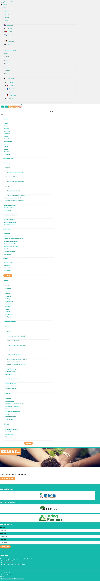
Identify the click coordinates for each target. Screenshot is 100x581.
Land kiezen (9, 25)
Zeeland (6, 149)
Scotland (10, 35)
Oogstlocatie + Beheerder (11, 241)
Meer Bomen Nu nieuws (10, 263)
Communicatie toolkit (10, 222)
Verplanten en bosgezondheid (13, 198)
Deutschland (11, 41)
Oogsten (7, 168)
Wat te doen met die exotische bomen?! (15, 195)
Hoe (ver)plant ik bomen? (13, 191)
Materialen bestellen (9, 225)
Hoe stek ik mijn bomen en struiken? (14, 200)
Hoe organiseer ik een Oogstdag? (15, 172)
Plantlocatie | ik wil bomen (11, 246)
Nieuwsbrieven (8, 268)
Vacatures (6, 17)
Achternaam (3, 533)
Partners (6, 14)
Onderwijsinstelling (9, 251)
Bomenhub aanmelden (10, 244)
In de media (7, 265)
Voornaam (2, 527)
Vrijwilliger (7, 233)
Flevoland (6, 126)
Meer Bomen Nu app (9, 208)
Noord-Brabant (8, 139)
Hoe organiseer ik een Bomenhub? (15, 181)
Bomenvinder (7, 210)
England (10, 31)
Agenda (5, 119)
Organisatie (7, 11)
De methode (7, 163)
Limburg (6, 136)
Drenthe (6, 123)
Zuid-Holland (7, 152)
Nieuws (5, 258)
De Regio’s (7, 154)
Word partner (7, 254)
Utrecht (6, 146)
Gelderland (7, 131)
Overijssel (6, 144)
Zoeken (52, 112)
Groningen (7, 134)
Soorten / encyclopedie (11, 215)
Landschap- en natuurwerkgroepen (13, 238)
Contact (6, 20)
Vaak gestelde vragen (10, 205)
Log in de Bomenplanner (9, 1)
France (9, 44)
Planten (7, 186)
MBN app (5, 3)
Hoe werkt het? (8, 159)
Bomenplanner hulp (9, 219)
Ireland (9, 38)
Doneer (7, 275)
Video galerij (7, 270)
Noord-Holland (8, 141)
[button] (27, 110)
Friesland (6, 128)
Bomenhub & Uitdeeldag (11, 177)
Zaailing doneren (8, 236)
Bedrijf (6, 249)
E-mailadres (3, 539)
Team (5, 8)
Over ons (5, 5)
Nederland (10, 28)
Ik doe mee (6, 229)
